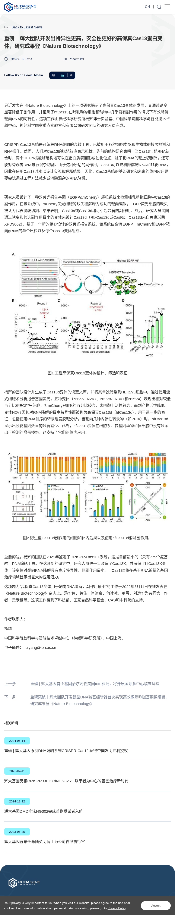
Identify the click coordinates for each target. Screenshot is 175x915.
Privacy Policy (117, 908)
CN (147, 7)
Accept (155, 905)
